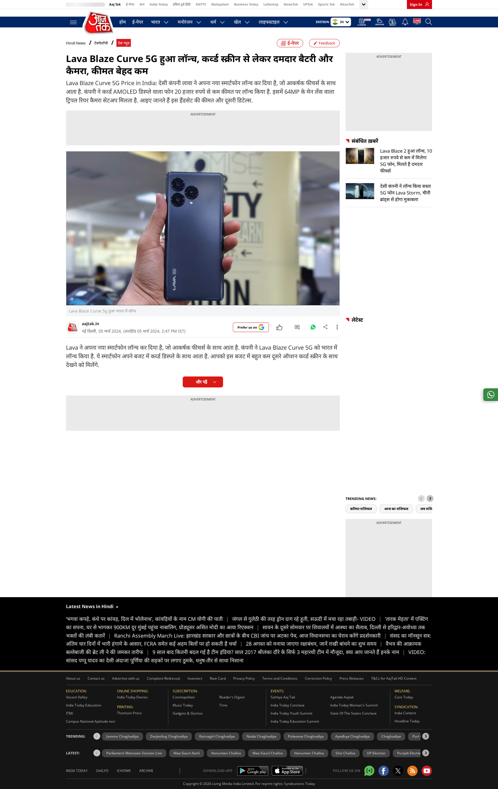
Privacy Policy (244, 678)
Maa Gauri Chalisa (267, 753)
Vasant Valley (76, 697)
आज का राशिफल (396, 508)
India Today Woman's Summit (354, 705)
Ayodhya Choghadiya (352, 736)
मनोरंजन (185, 22)
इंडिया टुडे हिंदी (181, 4)
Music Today (183, 705)
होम (122, 22)
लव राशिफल (429, 508)
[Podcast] (393, 22)
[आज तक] (99, 23)
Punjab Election (410, 753)
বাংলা (141, 4)
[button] (430, 498)
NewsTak (291, 4)
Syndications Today (299, 783)
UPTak (308, 4)
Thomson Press (129, 713)
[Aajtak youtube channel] (427, 771)
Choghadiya (391, 736)
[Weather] (379, 22)
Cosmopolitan (184, 697)
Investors (195, 678)
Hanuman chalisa (309, 753)
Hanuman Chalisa (226, 753)
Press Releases (351, 678)
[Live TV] (417, 22)
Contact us (96, 678)
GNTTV (201, 4)
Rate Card (218, 678)
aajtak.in (90, 323)
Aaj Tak (115, 4)
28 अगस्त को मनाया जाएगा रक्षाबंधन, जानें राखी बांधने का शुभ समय (314, 643)
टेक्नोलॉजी (101, 43)
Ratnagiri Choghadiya (217, 736)
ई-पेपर (130, 4)
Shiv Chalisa (345, 753)
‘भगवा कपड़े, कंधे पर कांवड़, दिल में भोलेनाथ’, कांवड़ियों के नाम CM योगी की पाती (147, 618)
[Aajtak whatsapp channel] (369, 771)
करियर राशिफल (361, 508)
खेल (237, 22)
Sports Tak (326, 4)
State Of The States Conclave (353, 713)
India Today (159, 4)
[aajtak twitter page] (398, 771)
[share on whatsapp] (490, 394)
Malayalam (220, 4)
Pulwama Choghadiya (306, 736)
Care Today (404, 697)
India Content (405, 713)
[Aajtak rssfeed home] (412, 771)
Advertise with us (125, 678)
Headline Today (407, 721)
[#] (313, 328)
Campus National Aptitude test (90, 721)
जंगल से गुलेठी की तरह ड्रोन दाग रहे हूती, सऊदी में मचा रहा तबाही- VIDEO (307, 618)
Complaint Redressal (163, 678)
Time (223, 705)
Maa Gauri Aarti (186, 753)
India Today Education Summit (295, 721)
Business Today (246, 4)
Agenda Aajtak (342, 697)
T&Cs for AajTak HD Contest (393, 678)
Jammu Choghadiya (122, 736)
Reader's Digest (232, 697)
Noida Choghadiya (261, 736)
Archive (146, 770)
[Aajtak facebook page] (383, 771)
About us (73, 678)
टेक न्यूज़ (123, 43)
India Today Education (83, 705)
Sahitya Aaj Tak (283, 697)
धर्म (213, 22)
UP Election (376, 753)
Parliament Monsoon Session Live (134, 753)
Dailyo (102, 770)
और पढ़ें (201, 381)
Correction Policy (318, 678)
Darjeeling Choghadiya (169, 736)
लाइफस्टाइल (269, 22)
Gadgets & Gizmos (188, 713)
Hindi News (76, 43)
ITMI (69, 713)
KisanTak (347, 4)
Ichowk (124, 770)
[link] (425, 4)
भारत (155, 22)
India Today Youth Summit (291, 713)
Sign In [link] (416, 4)
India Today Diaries (132, 697)
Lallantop (270, 4)
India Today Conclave (288, 705)
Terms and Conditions (279, 678)
